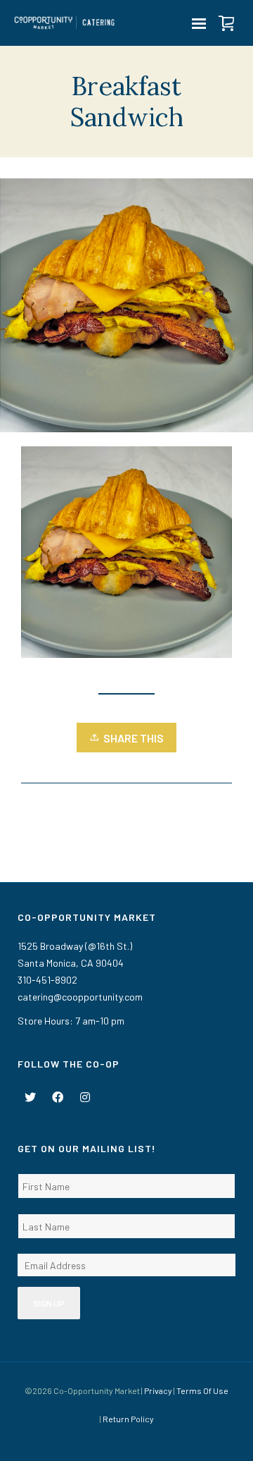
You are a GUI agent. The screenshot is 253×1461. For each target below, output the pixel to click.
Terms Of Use (202, 1390)
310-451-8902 (47, 980)
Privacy (158, 1390)
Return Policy (128, 1419)
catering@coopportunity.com (80, 997)
